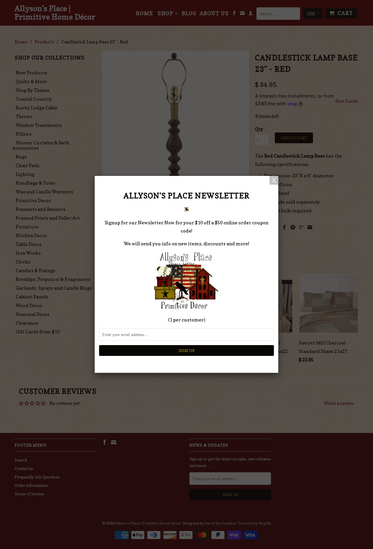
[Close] (274, 180)
